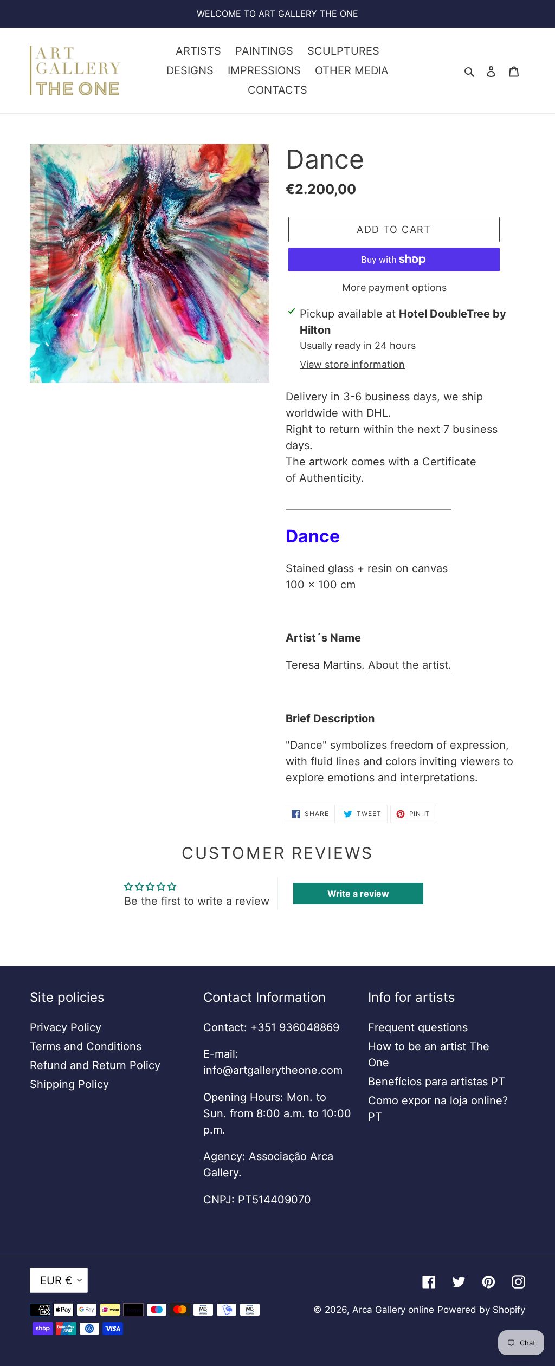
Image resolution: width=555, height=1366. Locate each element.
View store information (352, 364)
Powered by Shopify (481, 1309)
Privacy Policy (65, 1027)
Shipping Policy (69, 1084)
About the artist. (409, 664)
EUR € (56, 1280)
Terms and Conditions (85, 1046)
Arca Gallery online (393, 1309)
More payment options (394, 287)
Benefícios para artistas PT (436, 1081)
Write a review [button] (358, 893)
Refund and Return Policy (95, 1065)
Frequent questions (418, 1027)
